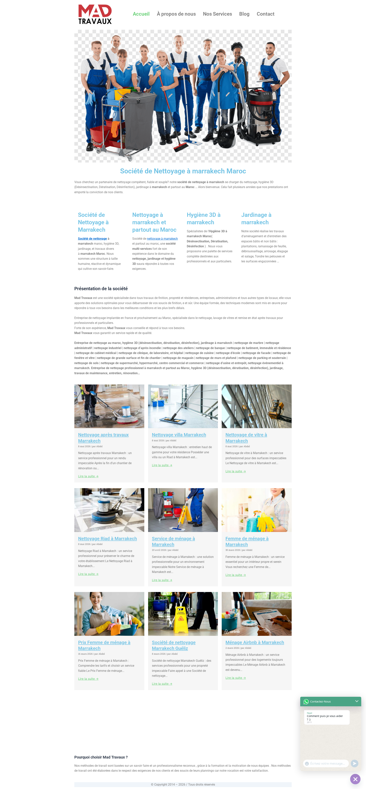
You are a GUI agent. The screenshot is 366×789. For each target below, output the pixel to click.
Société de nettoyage (92, 238)
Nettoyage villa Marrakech (179, 434)
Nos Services (217, 14)
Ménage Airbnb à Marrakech (255, 642)
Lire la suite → (88, 476)
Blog (244, 14)
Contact (265, 14)
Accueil (141, 14)
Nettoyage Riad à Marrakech (107, 538)
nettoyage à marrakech (162, 238)
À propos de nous (176, 14)
